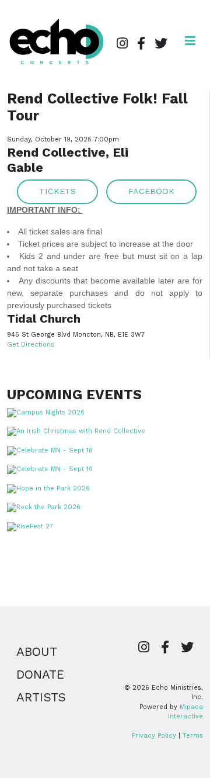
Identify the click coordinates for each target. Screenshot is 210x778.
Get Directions (30, 344)
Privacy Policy (154, 735)
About (36, 652)
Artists (41, 697)
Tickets (57, 191)
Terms (193, 735)
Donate (40, 675)
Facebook (151, 191)
